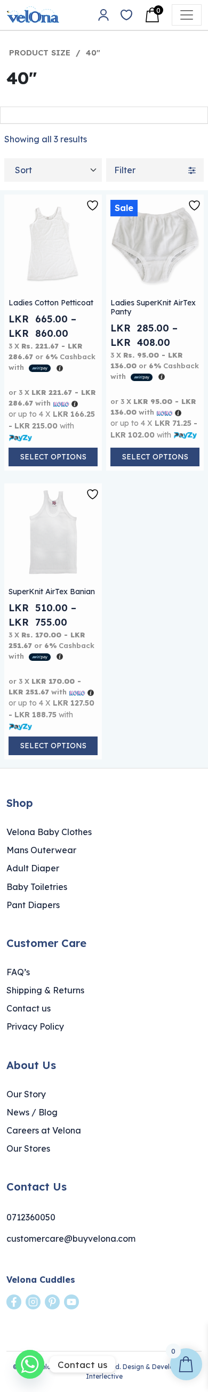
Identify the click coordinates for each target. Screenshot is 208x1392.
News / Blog (32, 1112)
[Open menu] (187, 15)
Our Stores (28, 1148)
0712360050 (30, 1217)
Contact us (28, 1008)
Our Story (26, 1094)
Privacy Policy (35, 1026)
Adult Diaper (32, 868)
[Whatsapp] (29, 1364)
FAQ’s (18, 972)
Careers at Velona (43, 1130)
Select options (53, 457)
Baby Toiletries (36, 886)
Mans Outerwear (41, 850)
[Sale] (154, 243)
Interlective (104, 1376)
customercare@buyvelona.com (70, 1238)
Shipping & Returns (45, 990)
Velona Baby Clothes (49, 832)
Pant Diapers (33, 905)
